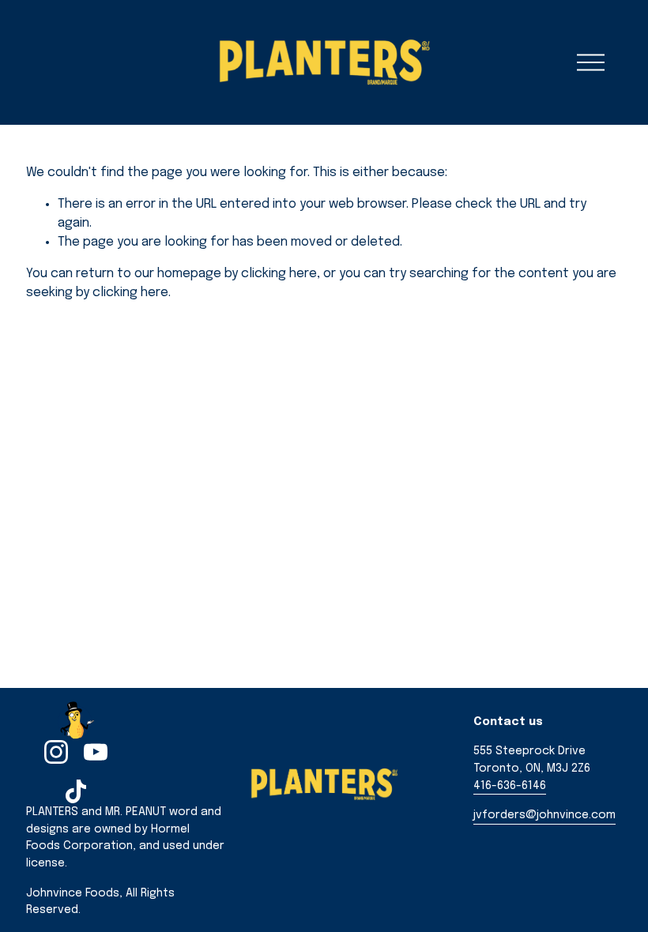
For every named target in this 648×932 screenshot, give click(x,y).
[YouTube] (95, 752)
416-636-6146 (509, 785)
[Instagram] (56, 752)
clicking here (279, 273)
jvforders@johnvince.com (544, 815)
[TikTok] (76, 791)
